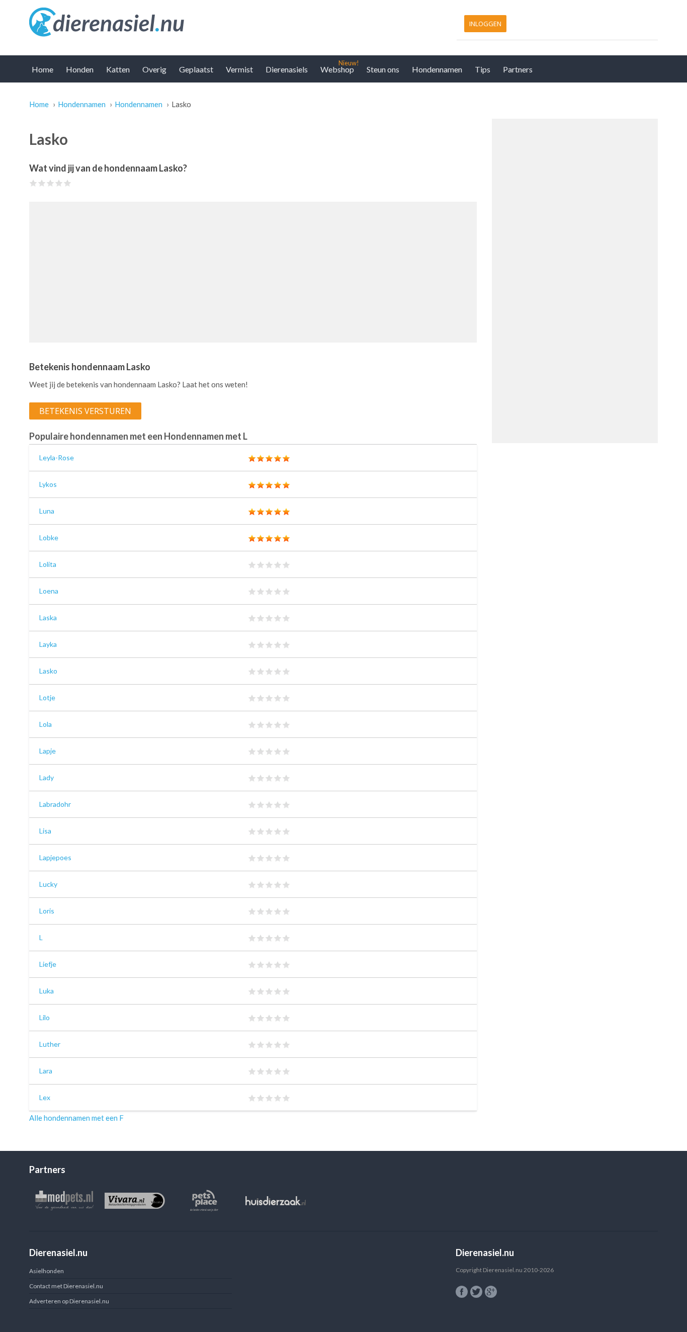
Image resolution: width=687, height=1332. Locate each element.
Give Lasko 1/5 (33, 183)
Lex (44, 1097)
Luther (49, 1044)
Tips (482, 69)
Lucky (48, 884)
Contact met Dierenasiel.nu (66, 1286)
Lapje (47, 750)
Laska (48, 617)
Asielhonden (46, 1271)
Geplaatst (196, 69)
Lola (45, 724)
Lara (45, 1070)
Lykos (48, 484)
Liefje (47, 964)
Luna (46, 511)
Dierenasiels (287, 69)
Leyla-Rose (56, 457)
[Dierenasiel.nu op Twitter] (476, 1292)
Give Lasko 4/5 (59, 183)
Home (42, 69)
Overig (154, 69)
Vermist (239, 69)
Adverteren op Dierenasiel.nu (69, 1301)
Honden (80, 69)
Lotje (47, 697)
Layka (48, 644)
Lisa (45, 830)
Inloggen (485, 23)
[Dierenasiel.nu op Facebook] (462, 1292)
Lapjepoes (55, 857)
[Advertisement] (253, 272)
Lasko (48, 671)
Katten (118, 69)
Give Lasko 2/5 (42, 183)
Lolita (47, 564)
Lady (46, 777)
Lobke (48, 537)
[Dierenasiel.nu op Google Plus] (491, 1292)
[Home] (183, 23)
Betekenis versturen (85, 411)
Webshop (337, 69)
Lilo (44, 1017)
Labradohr (55, 804)
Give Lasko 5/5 (67, 183)
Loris (46, 910)
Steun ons (383, 69)
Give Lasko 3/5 (50, 183)
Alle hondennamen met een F (76, 1117)
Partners (518, 69)
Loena (48, 591)
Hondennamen (437, 69)
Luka (46, 990)
